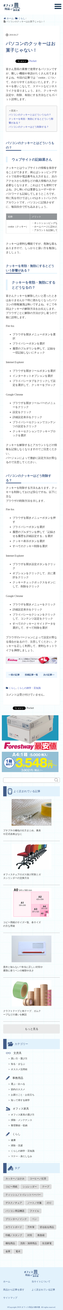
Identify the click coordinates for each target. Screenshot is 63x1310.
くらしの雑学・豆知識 (29, 688)
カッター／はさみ (15, 1178)
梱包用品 (10, 1243)
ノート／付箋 (34, 1203)
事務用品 (17, 1078)
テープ (45, 1186)
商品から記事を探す (13, 1289)
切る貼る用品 (47, 1227)
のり (49, 1203)
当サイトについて (41, 1281)
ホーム (6, 1281)
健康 (13, 1140)
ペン (34, 1219)
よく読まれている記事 (43, 1289)
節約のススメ (18, 1089)
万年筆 (30, 1227)
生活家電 (47, 1243)
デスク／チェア (14, 1203)
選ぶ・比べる (18, 1084)
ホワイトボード (14, 1227)
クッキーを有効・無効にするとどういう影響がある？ (31, 120)
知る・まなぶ (18, 1064)
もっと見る (31, 1028)
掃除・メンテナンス (21, 1120)
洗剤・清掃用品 (28, 1243)
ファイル (34, 1211)
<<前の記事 (14, 674)
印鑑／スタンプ (14, 1235)
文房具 (17, 1053)
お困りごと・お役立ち (22, 1095)
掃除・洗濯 (17, 1145)
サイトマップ (10, 1298)
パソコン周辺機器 (15, 1211)
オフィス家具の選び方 (22, 1114)
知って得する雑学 (20, 1100)
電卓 (18, 1251)
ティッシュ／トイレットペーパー (23, 1195)
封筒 (29, 1235)
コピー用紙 (11, 1186)
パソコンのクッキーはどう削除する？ (29, 126)
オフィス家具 (21, 1108)
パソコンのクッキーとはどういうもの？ (30, 114)
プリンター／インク (16, 1219)
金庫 (8, 1251)
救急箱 (41, 1235)
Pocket (32, 61)
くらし (12, 688)
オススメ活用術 (19, 1069)
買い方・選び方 (19, 1058)
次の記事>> (48, 674)
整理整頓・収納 (19, 1125)
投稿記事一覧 (31, 674)
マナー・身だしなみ (21, 1156)
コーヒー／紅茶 (38, 1178)
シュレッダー (30, 1186)
